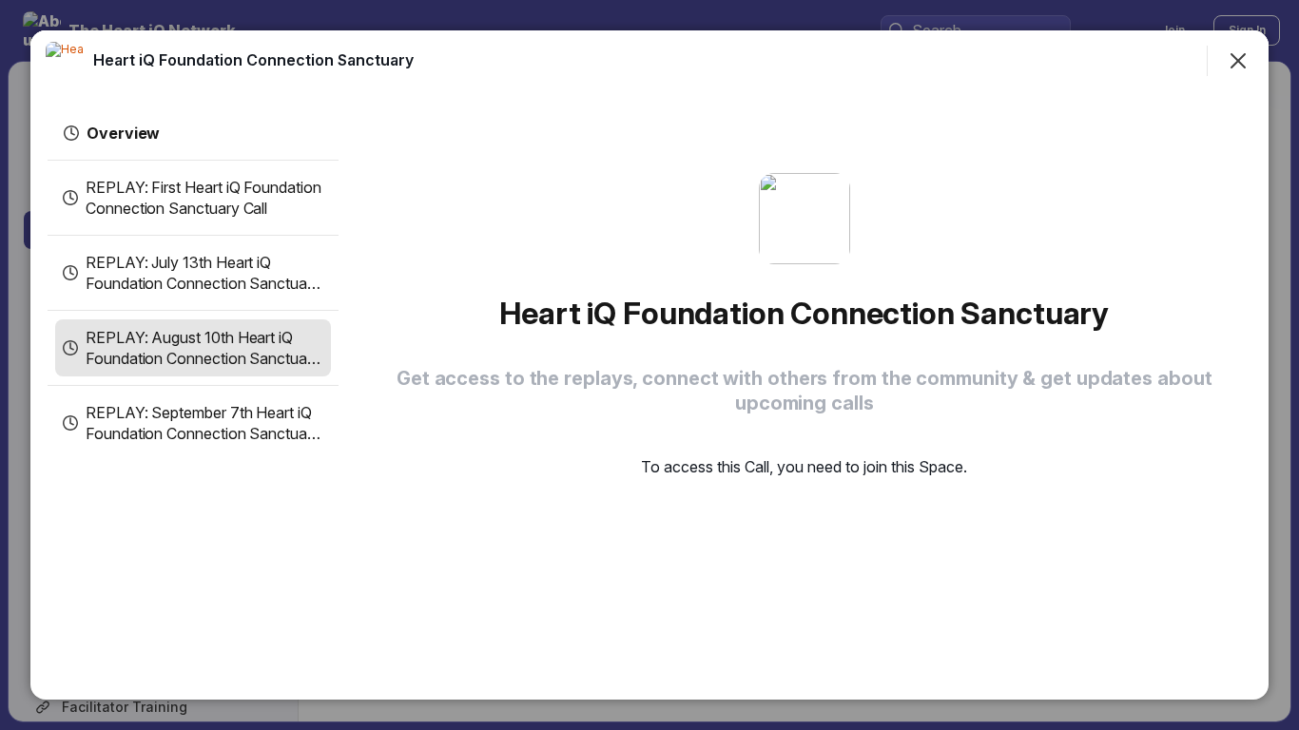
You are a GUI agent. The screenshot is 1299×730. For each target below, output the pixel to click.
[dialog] (649, 365)
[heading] (253, 59)
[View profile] (65, 61)
